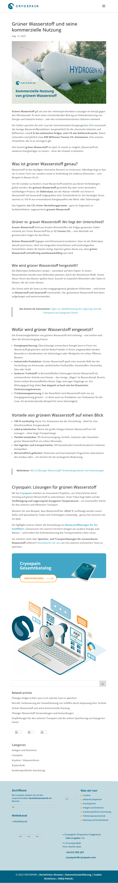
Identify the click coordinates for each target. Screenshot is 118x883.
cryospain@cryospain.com (81, 857)
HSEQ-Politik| (66, 878)
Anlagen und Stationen (24, 750)
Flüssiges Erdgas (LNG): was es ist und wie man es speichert (44, 697)
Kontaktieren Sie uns (48, 542)
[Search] (102, 684)
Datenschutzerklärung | (79, 874)
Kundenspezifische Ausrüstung (28, 770)
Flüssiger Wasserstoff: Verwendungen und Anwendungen (43, 713)
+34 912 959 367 (74, 852)
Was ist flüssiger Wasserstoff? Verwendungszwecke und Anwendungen (67, 470)
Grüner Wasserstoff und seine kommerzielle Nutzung (41, 708)
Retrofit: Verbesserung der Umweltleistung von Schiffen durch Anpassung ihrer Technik (59, 703)
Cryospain (26, 493)
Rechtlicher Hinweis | (52, 874)
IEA (91, 125)
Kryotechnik (18, 765)
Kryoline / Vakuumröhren (25, 760)
